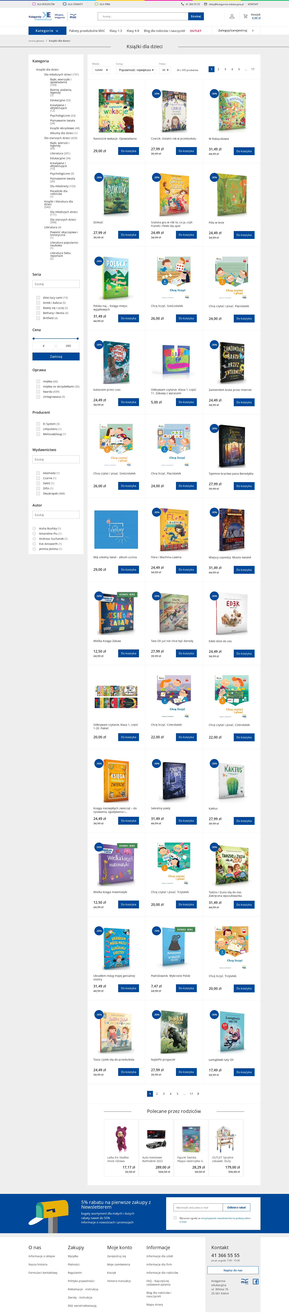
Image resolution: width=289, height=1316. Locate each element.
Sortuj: (119, 63)
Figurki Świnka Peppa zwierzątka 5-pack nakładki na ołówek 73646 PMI (190, 1159)
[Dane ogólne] (232, 16)
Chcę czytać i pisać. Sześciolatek (114, 473)
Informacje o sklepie (42, 1256)
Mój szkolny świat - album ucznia (115, 557)
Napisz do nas (233, 1270)
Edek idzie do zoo (220, 641)
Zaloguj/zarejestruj (232, 30)
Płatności (74, 1264)
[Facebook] (256, 1281)
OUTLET (196, 31)
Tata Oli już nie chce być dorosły (172, 641)
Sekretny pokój (160, 808)
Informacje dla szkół (159, 1256)
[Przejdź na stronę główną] (53, 17)
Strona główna (36, 40)
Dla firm (105, 4)
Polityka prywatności (81, 1281)
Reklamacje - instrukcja (83, 1289)
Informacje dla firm (159, 1264)
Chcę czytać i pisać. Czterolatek (229, 725)
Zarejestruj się (116, 1256)
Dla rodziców (46, 4)
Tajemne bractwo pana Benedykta (231, 473)
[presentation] (107, 1148)
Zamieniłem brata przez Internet (230, 390)
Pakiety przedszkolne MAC (87, 31)
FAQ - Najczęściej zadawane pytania (158, 1282)
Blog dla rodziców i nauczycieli (164, 31)
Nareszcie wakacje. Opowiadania (115, 138)
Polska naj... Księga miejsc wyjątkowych (110, 307)
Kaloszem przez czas (107, 389)
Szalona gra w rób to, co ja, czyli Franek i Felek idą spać (171, 224)
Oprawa (39, 369)
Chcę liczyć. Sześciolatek (167, 306)
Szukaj (196, 16)
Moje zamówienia (118, 1264)
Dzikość (98, 222)
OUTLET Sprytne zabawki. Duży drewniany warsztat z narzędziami (225, 1159)
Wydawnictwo (44, 449)
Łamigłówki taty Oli (221, 1060)
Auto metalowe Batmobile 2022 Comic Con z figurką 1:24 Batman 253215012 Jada (155, 1159)
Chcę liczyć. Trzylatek (222, 976)
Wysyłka (73, 1256)
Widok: (95, 63)
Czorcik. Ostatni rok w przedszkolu (173, 138)
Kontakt (253, 4)
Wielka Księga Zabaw (107, 641)
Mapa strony (154, 1304)
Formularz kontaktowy (43, 1273)
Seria (36, 274)
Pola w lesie (216, 222)
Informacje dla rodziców (162, 1273)
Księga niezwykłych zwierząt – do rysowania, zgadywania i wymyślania (115, 810)
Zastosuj (56, 356)
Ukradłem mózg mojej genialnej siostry (114, 977)
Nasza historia (38, 1264)
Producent (41, 412)
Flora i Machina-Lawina (166, 557)
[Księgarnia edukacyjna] (244, 1281)
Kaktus (213, 808)
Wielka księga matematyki (110, 892)
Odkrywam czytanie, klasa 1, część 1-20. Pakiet (115, 726)
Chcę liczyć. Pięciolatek (166, 473)
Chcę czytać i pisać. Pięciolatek (229, 306)
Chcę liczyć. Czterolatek (166, 725)
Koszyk (111, 1273)
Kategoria (40, 61)
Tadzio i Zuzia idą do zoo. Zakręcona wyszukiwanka (225, 894)
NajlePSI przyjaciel (163, 1059)
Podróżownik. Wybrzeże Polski (170, 976)
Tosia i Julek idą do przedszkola (113, 1059)
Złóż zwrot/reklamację (82, 1306)
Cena (36, 329)
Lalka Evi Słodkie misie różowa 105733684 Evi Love (120, 1159)
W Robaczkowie (219, 139)
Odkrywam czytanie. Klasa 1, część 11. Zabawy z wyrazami (173, 391)
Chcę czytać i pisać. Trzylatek (170, 892)
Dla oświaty (75, 4)
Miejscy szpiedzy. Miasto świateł (230, 557)
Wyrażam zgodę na (215, 1220)
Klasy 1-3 (116, 31)
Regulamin (75, 1273)
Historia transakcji (119, 1281)
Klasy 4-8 (133, 31)
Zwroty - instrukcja (80, 1297)
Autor (37, 505)
